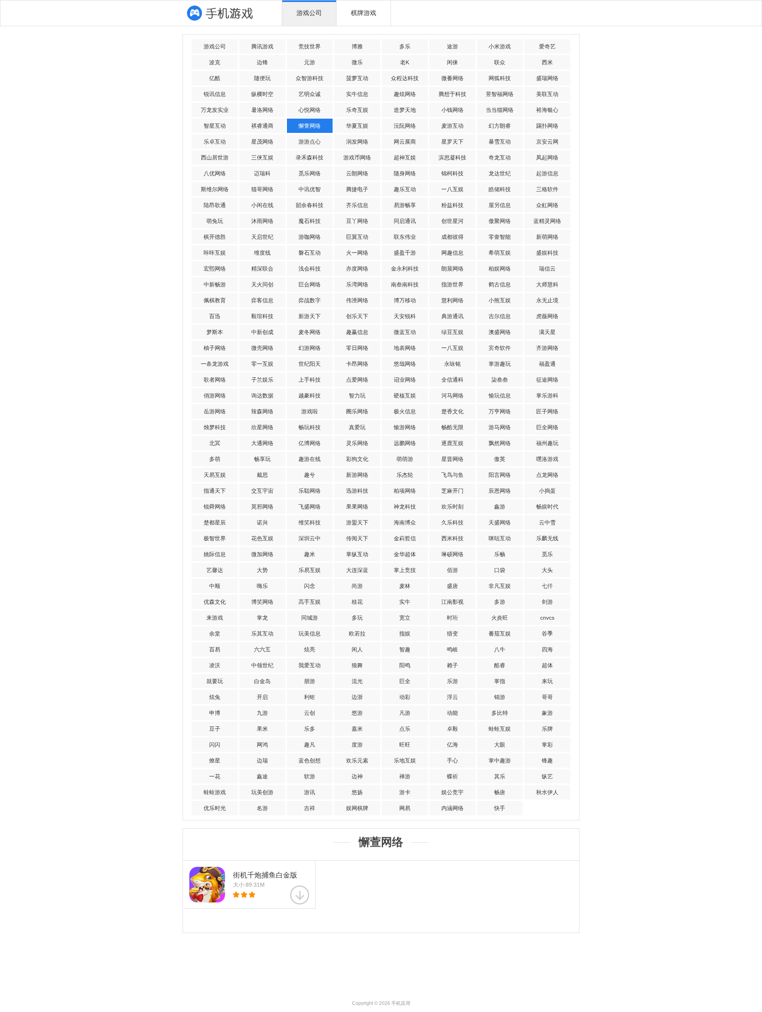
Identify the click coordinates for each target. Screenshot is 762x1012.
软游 (309, 776)
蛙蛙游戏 (215, 792)
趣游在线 (309, 459)
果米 (262, 729)
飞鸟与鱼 (452, 475)
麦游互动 (452, 126)
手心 (452, 760)
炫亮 (309, 649)
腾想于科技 (452, 94)
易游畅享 (405, 205)
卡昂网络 (357, 364)
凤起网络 (547, 157)
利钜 (309, 697)
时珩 (452, 617)
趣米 (309, 554)
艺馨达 (214, 570)
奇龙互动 (500, 157)
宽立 (404, 617)
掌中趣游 (500, 760)
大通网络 (262, 443)
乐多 (309, 729)
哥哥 (547, 697)
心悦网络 (309, 110)
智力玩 (357, 395)
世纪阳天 (309, 364)
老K (404, 62)
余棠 (214, 633)
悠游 (357, 713)
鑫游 (499, 506)
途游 (452, 46)
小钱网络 (452, 110)
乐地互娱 (405, 760)
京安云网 (547, 141)
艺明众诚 (309, 94)
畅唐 (499, 792)
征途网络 (547, 379)
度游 (357, 744)
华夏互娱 (357, 126)
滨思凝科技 (452, 157)
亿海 (452, 744)
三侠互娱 (262, 157)
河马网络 (452, 395)
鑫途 (262, 776)
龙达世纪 (500, 173)
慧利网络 (452, 300)
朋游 (309, 681)
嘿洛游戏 (547, 459)
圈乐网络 (357, 411)
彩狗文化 (357, 459)
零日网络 (357, 348)
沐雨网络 (262, 221)
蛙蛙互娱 (500, 729)
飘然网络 (500, 443)
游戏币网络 (357, 157)
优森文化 (215, 602)
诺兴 (262, 522)
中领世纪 (262, 665)
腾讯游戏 (262, 46)
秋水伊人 (547, 792)
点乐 (404, 729)
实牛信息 (357, 94)
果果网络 (357, 506)
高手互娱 (309, 602)
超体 (547, 665)
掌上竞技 (405, 570)
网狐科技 (500, 78)
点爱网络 (357, 379)
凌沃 (214, 665)
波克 (214, 62)
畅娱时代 (547, 506)
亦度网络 (357, 268)
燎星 (214, 760)
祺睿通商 (262, 126)
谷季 (547, 633)
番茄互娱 (500, 633)
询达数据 (262, 395)
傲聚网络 (500, 221)
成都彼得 (452, 237)
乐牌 (547, 729)
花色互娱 (262, 538)
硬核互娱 (405, 395)
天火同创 (262, 284)
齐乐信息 (357, 205)
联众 (499, 62)
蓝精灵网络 (547, 221)
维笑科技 (309, 522)
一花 (214, 776)
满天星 (547, 332)
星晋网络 (452, 459)
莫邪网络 (262, 506)
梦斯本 (214, 332)
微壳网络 (262, 348)
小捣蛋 (547, 491)
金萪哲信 (405, 538)
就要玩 (214, 681)
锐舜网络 (215, 506)
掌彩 (547, 744)
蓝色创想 (309, 760)
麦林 (404, 586)
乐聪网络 (309, 491)
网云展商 (405, 141)
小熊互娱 (500, 300)
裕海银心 (547, 110)
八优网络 (215, 173)
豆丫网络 (357, 221)
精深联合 (262, 268)
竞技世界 (309, 46)
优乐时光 (215, 808)
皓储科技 (500, 189)
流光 (357, 681)
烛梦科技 (215, 427)
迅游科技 (357, 491)
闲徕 (452, 62)
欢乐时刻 (452, 506)
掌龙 (262, 617)
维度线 (262, 253)
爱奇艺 (547, 46)
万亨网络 (500, 411)
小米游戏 (500, 46)
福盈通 (547, 364)
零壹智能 (500, 237)
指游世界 (452, 284)
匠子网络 (547, 411)
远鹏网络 (405, 443)
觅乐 (547, 554)
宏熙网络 (215, 268)
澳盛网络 (500, 332)
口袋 (499, 570)
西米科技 (452, 538)
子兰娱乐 (262, 379)
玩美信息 (309, 633)
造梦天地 (405, 110)
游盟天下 (357, 522)
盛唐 (452, 586)
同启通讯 (405, 221)
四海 (547, 649)
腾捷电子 (357, 189)
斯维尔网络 (215, 189)
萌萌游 (404, 459)
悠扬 (357, 792)
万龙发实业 (215, 110)
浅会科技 (309, 268)
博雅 (357, 46)
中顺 (214, 586)
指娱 (404, 633)
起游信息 (547, 173)
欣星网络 (262, 427)
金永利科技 (405, 268)
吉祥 (309, 808)
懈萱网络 (309, 126)
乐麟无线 (547, 538)
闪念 (309, 586)
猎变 (452, 633)
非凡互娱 (500, 586)
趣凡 (309, 744)
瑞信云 (547, 268)
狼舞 (357, 665)
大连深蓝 (357, 570)
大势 (262, 570)
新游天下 (309, 316)
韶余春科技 (309, 205)
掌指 (499, 681)
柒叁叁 (499, 379)
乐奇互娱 (357, 110)
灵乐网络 (357, 443)
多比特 (499, 713)
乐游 (452, 681)
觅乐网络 (309, 173)
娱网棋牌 (357, 808)
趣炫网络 (405, 94)
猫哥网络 (262, 189)
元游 (309, 62)
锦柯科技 (452, 173)
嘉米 (357, 729)
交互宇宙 (262, 491)
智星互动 (215, 126)
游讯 (309, 792)
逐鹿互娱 (452, 443)
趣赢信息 (357, 332)
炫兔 (214, 697)
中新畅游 (215, 284)
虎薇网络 (547, 316)
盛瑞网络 (547, 78)
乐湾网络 (357, 284)
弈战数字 (309, 300)
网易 (404, 808)
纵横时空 (262, 94)
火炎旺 (499, 617)
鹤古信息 (500, 284)
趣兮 (309, 475)
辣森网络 (262, 411)
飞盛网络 (309, 506)
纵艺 (547, 776)
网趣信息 (452, 253)
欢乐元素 (357, 760)
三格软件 (547, 189)
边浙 (357, 697)
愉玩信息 (500, 395)
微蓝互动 (405, 332)
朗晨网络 (452, 268)
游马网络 (500, 427)
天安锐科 (405, 316)
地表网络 (405, 348)
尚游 (357, 586)
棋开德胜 (215, 237)
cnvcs (547, 617)
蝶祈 (452, 776)
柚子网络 (215, 348)
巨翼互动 (357, 237)
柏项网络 (405, 491)
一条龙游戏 (215, 364)
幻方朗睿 (500, 126)
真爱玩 (357, 427)
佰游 (452, 570)
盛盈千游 (405, 253)
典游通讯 (452, 316)
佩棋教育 (215, 300)
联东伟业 (405, 237)
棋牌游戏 (363, 13)
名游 (262, 808)
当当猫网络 (500, 110)
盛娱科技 (547, 253)
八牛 (499, 649)
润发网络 (357, 141)
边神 (357, 776)
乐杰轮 (404, 475)
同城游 (309, 617)
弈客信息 (262, 300)
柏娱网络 (500, 268)
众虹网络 (547, 205)
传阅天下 (357, 538)
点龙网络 (547, 475)
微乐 (357, 62)
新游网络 (357, 475)
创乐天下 (357, 316)
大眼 (499, 744)
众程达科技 (405, 78)
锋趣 (547, 760)
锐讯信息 (215, 94)
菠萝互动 (357, 78)
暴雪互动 (500, 141)
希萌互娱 (500, 253)
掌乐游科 (547, 395)
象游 (547, 713)
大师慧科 (547, 284)
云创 (309, 713)
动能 (452, 713)
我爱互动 (309, 665)
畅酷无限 (452, 427)
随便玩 (262, 78)
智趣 (404, 649)
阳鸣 (404, 665)
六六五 (262, 649)
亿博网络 (309, 443)
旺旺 (404, 744)
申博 (214, 713)
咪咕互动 (500, 538)
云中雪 (547, 522)
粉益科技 (452, 205)
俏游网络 (215, 395)
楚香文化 (452, 411)
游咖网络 (309, 237)
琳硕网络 (452, 554)
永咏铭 (452, 364)
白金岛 (262, 681)
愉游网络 (405, 427)
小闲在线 (262, 205)
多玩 (357, 617)
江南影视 (452, 602)
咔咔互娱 (215, 253)
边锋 (262, 62)
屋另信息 (500, 205)
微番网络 (452, 78)
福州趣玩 (547, 443)
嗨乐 (262, 586)
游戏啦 (309, 411)
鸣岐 (452, 649)
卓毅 (452, 729)
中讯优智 (309, 189)
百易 (214, 649)
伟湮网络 (357, 300)
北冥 (214, 443)
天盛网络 (500, 522)
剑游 (547, 602)
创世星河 (452, 221)
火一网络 (357, 253)
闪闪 (214, 744)
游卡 (404, 792)
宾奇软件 (500, 348)
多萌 (214, 459)
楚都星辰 (215, 522)
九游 (262, 713)
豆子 (214, 729)
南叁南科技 (405, 284)
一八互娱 (452, 189)
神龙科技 (405, 506)
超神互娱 (405, 157)
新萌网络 (547, 237)
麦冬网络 (309, 332)
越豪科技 (309, 395)
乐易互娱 (309, 570)
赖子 (452, 665)
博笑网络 (262, 602)
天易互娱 (215, 475)
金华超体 (405, 554)
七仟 (547, 586)
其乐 (499, 776)
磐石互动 (309, 253)
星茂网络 (262, 141)
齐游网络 (547, 348)
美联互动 (547, 94)
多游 (499, 602)
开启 (262, 697)
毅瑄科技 (262, 316)
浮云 (452, 697)
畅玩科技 (309, 427)
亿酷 (214, 78)
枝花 (357, 602)
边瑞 (262, 760)
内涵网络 (452, 808)
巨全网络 (547, 427)
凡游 (404, 713)
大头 (547, 570)
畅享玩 (262, 459)
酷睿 (499, 665)
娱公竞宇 (452, 792)
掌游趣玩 (500, 364)
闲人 (357, 649)
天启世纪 (262, 237)
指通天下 (215, 491)
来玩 (547, 681)
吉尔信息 (500, 316)
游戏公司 (309, 13)
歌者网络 (215, 379)
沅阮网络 (405, 126)
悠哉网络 (405, 364)
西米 (547, 62)
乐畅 (499, 554)
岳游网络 (215, 411)
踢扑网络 (547, 126)
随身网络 (405, 173)
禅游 (404, 776)
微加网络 (262, 554)
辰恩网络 (500, 491)
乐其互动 (262, 633)
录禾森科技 (309, 157)
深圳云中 (309, 538)
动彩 (404, 697)
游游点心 (309, 141)
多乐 (404, 46)
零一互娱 (262, 364)
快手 (499, 808)
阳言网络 (500, 475)
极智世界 (215, 538)
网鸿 (262, 744)
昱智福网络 (500, 94)
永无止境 (547, 300)
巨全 (404, 681)
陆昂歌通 (215, 205)
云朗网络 (357, 173)
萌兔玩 (214, 221)
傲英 (499, 459)
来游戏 (214, 617)
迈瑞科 (262, 173)
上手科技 (309, 379)
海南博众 (405, 522)
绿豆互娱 (452, 332)
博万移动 (405, 300)
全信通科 (452, 379)
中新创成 (262, 332)
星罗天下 (452, 141)
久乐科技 (452, 522)
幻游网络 (309, 348)
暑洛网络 (262, 110)
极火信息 (405, 411)
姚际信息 (215, 554)
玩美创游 (262, 792)
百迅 (214, 316)
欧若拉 (357, 633)
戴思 (262, 475)
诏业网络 (405, 379)
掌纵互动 (357, 554)
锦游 (499, 697)
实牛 (404, 602)
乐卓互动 (215, 141)
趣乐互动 (405, 189)
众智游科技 (309, 78)
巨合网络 (309, 284)
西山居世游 (215, 157)
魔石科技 (309, 221)
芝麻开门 (452, 491)
